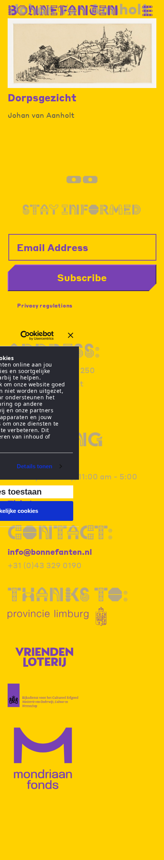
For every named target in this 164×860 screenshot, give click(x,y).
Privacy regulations (44, 305)
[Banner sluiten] (70, 335)
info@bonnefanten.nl (50, 552)
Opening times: (55, 448)
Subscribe (82, 277)
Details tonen (34, 466)
